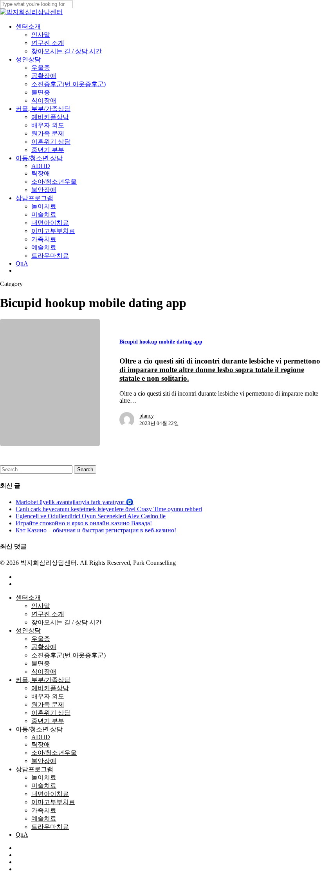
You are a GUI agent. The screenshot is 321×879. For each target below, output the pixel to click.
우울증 (40, 638)
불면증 (40, 663)
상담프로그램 (34, 769)
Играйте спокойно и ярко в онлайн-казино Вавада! (84, 523)
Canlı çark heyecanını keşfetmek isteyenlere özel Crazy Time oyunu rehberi (109, 509)
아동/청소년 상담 (39, 729)
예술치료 (43, 818)
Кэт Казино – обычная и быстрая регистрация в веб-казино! (96, 530)
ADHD (40, 737)
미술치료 (43, 785)
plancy (146, 416)
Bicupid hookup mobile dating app (160, 342)
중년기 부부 (47, 721)
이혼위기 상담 (50, 712)
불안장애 (43, 761)
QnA (22, 834)
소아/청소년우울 (54, 752)
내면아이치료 (50, 793)
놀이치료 (43, 777)
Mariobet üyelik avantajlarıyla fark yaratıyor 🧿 (74, 502)
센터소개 (28, 597)
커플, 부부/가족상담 (43, 679)
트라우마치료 (50, 826)
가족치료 (43, 810)
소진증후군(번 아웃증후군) (68, 655)
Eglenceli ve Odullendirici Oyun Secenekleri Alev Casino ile (91, 516)
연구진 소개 (47, 614)
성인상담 (28, 630)
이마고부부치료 (53, 802)
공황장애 (43, 647)
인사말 (40, 605)
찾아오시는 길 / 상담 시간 (66, 622)
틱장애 (40, 744)
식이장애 (43, 671)
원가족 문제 (47, 704)
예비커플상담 (50, 688)
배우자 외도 (47, 696)
